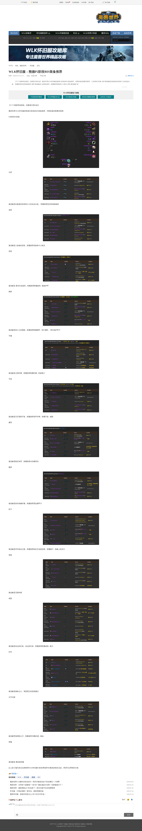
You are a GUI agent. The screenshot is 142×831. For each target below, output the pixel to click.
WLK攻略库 (26, 33)
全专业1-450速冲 (105, 97)
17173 (11, 65)
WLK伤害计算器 (90, 33)
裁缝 (66, 38)
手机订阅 (43, 76)
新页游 (67, 2)
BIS (39, 777)
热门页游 (91, 2)
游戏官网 (127, 33)
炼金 (63, 38)
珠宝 (76, 38)
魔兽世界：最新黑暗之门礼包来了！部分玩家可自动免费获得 (32, 788)
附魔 (86, 38)
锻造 (73, 38)
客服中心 (83, 824)
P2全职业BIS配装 (36, 97)
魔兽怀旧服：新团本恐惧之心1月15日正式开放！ (28, 794)
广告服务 (65, 824)
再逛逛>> (14, 773)
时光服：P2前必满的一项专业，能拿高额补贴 (26, 791)
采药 (59, 38)
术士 (27, 38)
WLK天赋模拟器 (62, 33)
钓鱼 (102, 38)
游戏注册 (115, 37)
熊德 (34, 38)
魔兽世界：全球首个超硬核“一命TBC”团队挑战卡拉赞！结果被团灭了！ (36, 785)
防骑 (43, 38)
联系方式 (77, 824)
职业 (76, 33)
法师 (24, 38)
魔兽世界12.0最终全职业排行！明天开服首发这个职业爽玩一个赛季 (35, 782)
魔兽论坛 (105, 33)
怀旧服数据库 (43, 33)
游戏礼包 (120, 37)
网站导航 (35, 2)
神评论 (130, 76)
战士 (31, 38)
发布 (128, 815)
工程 (89, 38)
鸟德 (37, 38)
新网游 (61, 2)
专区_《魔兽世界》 (21, 65)
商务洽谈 (71, 824)
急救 (96, 38)
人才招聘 (59, 824)
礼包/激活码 (75, 2)
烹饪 (99, 38)
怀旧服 (26, 777)
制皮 (82, 38)
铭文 (92, 38)
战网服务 (126, 37)
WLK (19, 777)
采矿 (69, 38)
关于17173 (53, 824)
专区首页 (14, 33)
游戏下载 (116, 33)
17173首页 (24, 2)
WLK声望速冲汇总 (54, 97)
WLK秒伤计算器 (71, 97)
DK (40, 38)
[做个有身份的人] (128, 800)
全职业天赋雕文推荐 (88, 97)
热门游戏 (107, 2)
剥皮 (79, 38)
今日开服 (83, 2)
